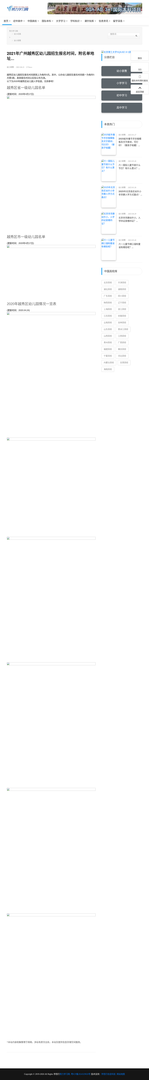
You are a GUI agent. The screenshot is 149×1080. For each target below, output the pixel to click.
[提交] (136, 36)
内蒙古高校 (109, 363)
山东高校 (108, 329)
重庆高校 (122, 349)
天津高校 (122, 282)
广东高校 (108, 296)
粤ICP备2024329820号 (81, 1074)
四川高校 (122, 296)
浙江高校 (122, 309)
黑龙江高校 (123, 329)
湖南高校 (122, 289)
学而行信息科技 (108, 1074)
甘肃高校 (124, 363)
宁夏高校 (108, 356)
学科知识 (75, 21)
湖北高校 (108, 289)
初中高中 (18, 21)
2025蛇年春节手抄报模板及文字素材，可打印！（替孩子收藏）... (130, 142)
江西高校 (122, 336)
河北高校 (122, 356)
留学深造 (117, 21)
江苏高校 (108, 316)
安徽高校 (122, 316)
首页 (6, 21)
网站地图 (121, 1074)
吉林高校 (122, 322)
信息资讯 (103, 21)
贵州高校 (108, 342)
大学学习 (60, 21)
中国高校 (32, 21)
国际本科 (46, 21)
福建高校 (108, 349)
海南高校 (108, 369)
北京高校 (108, 282)
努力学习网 (13, 31)
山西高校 (108, 336)
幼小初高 (17, 34)
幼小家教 (17, 41)
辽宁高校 (122, 303)
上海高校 (108, 309)
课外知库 (89, 21)
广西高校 (122, 342)
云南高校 (108, 322)
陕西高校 (108, 303)
